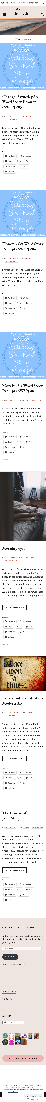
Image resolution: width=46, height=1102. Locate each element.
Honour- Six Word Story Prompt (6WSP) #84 (22, 246)
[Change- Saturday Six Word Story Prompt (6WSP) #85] (23, 89)
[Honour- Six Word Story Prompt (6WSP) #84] (23, 236)
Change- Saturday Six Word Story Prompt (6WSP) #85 (20, 102)
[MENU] (4, 15)
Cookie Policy (13, 1092)
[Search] (40, 15)
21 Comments (11, 561)
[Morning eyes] (23, 540)
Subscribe (10, 956)
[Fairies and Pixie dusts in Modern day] (23, 690)
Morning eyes (13, 548)
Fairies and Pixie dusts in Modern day (22, 700)
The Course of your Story (14, 815)
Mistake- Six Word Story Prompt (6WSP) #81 (22, 388)
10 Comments (11, 261)
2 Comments (11, 716)
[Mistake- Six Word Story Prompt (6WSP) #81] (23, 378)
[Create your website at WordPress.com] (23, 3)
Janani (28, 116)
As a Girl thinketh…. (23, 11)
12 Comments (11, 119)
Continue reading (12, 607)
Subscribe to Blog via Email (18, 927)
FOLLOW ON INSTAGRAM (23, 1058)
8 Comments (37, 400)
